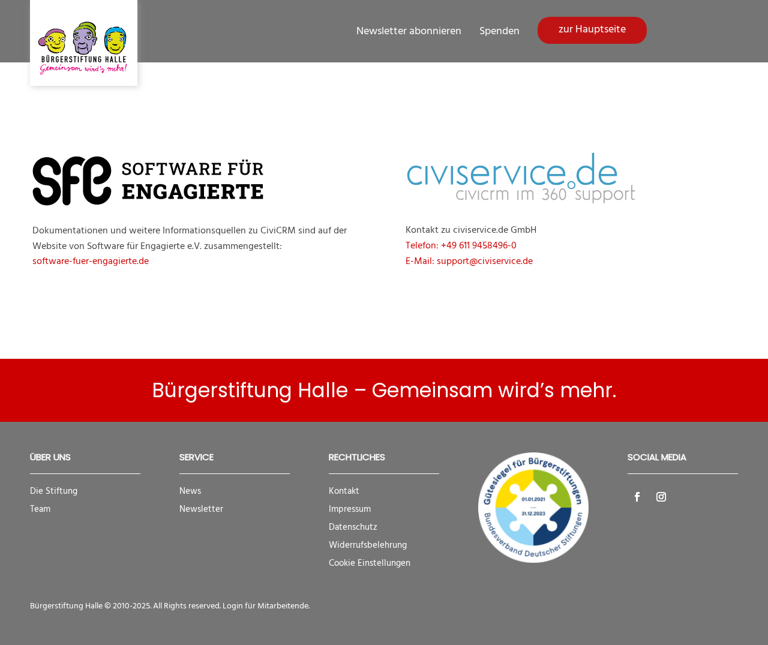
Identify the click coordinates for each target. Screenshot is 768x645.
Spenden (499, 31)
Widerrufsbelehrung (368, 545)
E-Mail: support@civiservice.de (469, 261)
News (190, 491)
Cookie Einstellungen (369, 563)
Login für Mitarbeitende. (266, 606)
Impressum (350, 509)
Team (40, 509)
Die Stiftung (53, 491)
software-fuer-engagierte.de (90, 261)
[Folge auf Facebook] (637, 496)
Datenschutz (353, 527)
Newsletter (201, 509)
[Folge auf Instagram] (661, 496)
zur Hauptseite (592, 29)
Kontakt (344, 491)
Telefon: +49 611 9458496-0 (461, 246)
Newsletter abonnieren (408, 31)
